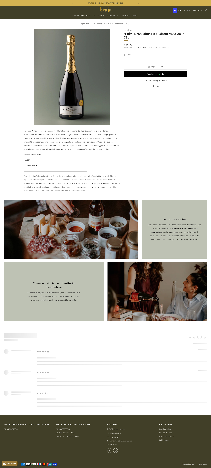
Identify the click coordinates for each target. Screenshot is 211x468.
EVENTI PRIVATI (113, 15)
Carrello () (197, 10)
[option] (179, 10)
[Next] (138, 3)
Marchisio (128, 30)
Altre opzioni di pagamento (155, 80)
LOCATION (126, 15)
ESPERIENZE (97, 15)
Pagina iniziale (85, 24)
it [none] (175, 10)
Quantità (128, 55)
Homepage (98, 24)
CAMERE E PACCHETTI (81, 15)
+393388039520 (114, 433)
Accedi (187, 10)
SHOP (134, 15)
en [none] (179, 10)
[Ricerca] (206, 10)
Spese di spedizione (145, 47)
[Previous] (72, 3)
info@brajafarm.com (116, 429)
